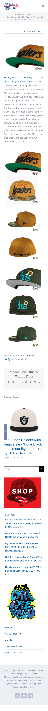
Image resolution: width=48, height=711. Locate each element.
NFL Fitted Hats (14, 646)
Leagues (9, 627)
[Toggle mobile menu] (43, 5)
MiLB (9, 640)
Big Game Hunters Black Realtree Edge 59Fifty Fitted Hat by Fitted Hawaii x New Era (21, 547)
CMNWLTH (15, 674)
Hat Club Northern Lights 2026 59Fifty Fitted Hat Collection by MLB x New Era (23, 571)
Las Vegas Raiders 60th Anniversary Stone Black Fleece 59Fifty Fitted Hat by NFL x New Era (23, 523)
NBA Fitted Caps (15, 652)
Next (40, 31)
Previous (30, 31)
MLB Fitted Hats (15, 634)
